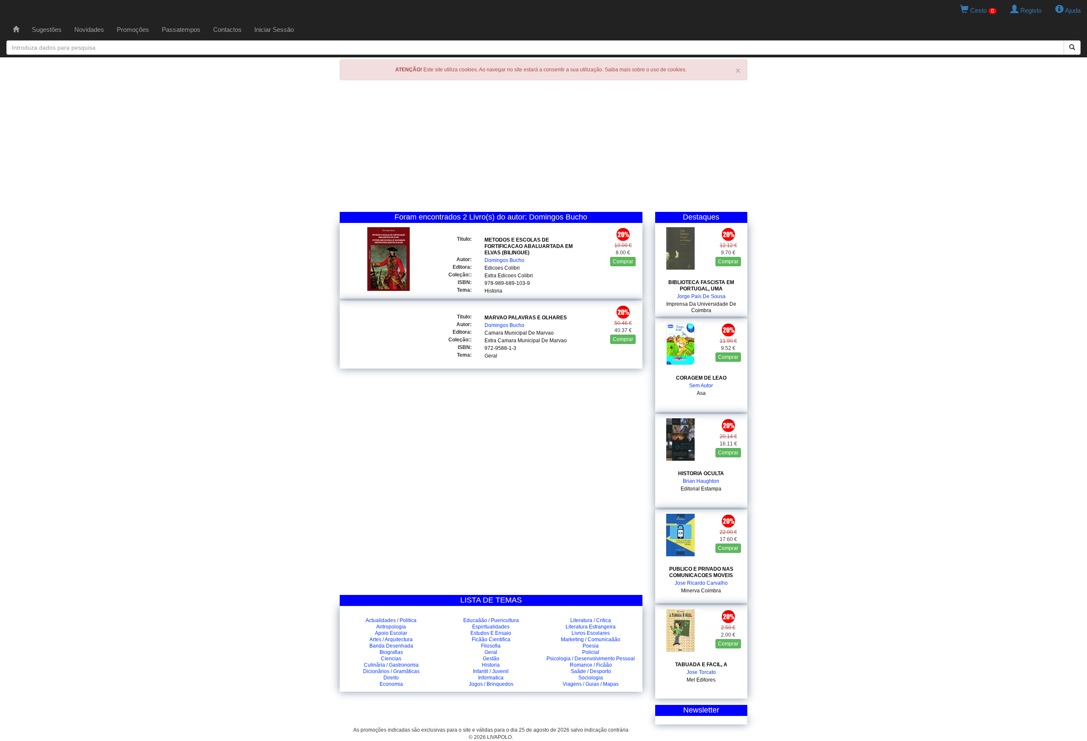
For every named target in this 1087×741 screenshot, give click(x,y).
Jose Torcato (701, 672)
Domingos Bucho (504, 260)
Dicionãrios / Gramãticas (391, 671)
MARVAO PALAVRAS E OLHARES (525, 318)
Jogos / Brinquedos (491, 684)
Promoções (133, 29)
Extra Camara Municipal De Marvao (525, 341)
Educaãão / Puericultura (491, 620)
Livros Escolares (591, 633)
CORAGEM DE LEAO (701, 378)
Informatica (491, 678)
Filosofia (491, 646)
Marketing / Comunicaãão (590, 639)
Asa (701, 393)
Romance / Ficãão (591, 665)
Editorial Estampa (701, 489)
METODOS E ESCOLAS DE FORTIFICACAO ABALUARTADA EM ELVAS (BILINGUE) (528, 246)
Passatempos (181, 29)
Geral (490, 356)
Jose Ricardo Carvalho (701, 583)
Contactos (227, 29)
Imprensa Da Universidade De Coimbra (701, 307)
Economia (391, 684)
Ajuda (1072, 10)
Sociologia (590, 678)
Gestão (491, 659)
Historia (493, 291)
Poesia (591, 646)
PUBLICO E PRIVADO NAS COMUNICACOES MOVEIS (701, 572)
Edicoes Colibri (502, 268)
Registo (1030, 10)
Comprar (623, 262)
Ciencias (391, 659)
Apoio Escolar (391, 633)
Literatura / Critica (590, 620)
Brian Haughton (701, 481)
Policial (590, 652)
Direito (391, 678)
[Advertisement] (543, 148)
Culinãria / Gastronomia (391, 665)
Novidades (89, 29)
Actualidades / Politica (391, 620)
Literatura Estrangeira (591, 627)
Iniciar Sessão (274, 29)
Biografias (391, 652)
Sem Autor (701, 386)
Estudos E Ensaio (490, 633)
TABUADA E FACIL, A (701, 665)
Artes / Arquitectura (391, 639)
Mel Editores (701, 680)
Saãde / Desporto (591, 671)
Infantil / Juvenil (491, 671)
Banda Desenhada (391, 646)
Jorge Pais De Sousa (701, 296)
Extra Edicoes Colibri (508, 276)
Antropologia (391, 627)
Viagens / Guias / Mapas (591, 684)
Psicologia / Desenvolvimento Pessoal (590, 659)
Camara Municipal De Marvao (519, 333)
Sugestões (47, 29)
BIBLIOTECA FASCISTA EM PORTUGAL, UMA (701, 285)
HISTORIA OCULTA (701, 473)
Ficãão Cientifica (491, 639)
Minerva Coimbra (701, 591)
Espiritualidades (491, 627)
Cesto (981, 10)
